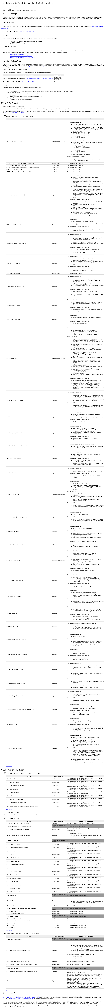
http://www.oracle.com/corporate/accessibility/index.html (35, 66)
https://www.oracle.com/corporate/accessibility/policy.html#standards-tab (21, 997)
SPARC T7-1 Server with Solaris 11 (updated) (21, 56)
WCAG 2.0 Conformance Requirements (14, 112)
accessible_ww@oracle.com (27, 31)
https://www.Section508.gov (29, 81)
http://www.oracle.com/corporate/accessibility (21, 998)
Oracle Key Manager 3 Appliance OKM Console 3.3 (22, 57)
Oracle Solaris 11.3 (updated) (17, 54)
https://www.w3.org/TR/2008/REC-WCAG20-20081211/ (40, 78)
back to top (9, 766)
